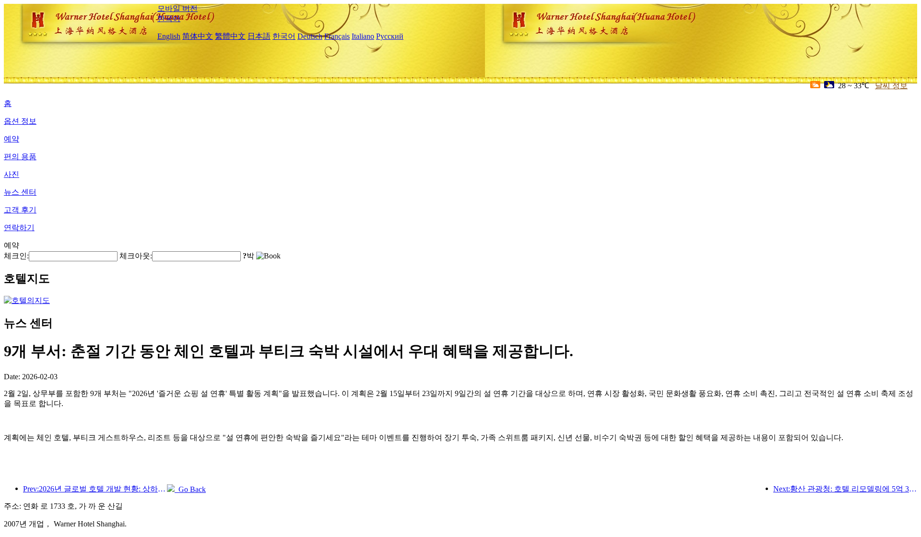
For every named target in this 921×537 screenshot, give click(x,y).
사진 (11, 174)
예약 (11, 139)
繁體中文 (230, 36)
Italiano (363, 36)
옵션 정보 (20, 121)
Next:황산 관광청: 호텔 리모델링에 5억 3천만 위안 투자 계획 (845, 489)
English (168, 36)
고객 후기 (20, 210)
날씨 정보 (891, 86)
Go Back (190, 489)
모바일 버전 (177, 8)
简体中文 (197, 36)
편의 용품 (20, 156)
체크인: (16, 256)
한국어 (168, 18)
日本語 (259, 36)
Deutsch (309, 36)
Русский (389, 36)
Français (337, 36)
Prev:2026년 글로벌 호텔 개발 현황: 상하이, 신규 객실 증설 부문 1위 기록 (95, 489)
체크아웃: (135, 256)
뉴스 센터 (20, 192)
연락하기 (19, 227)
